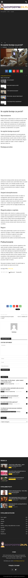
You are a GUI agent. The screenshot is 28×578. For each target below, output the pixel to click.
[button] (26, 2)
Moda (2, 523)
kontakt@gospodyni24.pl (19, 560)
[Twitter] (15, 569)
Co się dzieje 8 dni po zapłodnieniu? (14, 101)
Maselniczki (3, 533)
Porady (10, 500)
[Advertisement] (14, 27)
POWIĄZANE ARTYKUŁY (6, 75)
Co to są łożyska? (10, 79)
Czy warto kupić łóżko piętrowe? (9, 402)
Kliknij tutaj (10, 268)
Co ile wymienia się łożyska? (12, 90)
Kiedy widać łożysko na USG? (13, 85)
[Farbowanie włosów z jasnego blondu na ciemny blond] (4, 505)
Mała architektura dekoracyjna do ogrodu (8, 411)
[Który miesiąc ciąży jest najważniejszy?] (3, 97)
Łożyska (5, 42)
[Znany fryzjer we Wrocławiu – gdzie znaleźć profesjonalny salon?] (4, 466)
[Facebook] (12, 569)
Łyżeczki (2, 527)
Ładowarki (3, 529)
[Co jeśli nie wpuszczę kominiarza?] (4, 479)
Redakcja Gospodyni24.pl (9, 383)
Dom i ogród (3, 517)
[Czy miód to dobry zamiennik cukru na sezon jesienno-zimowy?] (4, 472)
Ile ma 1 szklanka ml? (22, 316)
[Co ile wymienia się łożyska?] (3, 92)
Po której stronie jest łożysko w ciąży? (7, 317)
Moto (2, 42)
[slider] (5, 272)
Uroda (2, 383)
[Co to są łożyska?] (3, 81)
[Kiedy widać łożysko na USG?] (3, 87)
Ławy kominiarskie (4, 397)
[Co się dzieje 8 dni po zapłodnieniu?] (3, 103)
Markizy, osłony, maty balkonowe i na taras (10, 525)
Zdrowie (2, 391)
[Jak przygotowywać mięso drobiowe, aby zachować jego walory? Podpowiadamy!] (4, 499)
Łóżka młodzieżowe (4, 403)
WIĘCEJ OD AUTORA (5, 77)
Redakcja (5, 47)
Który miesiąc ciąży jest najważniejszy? (15, 96)
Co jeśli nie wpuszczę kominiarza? (9, 396)
